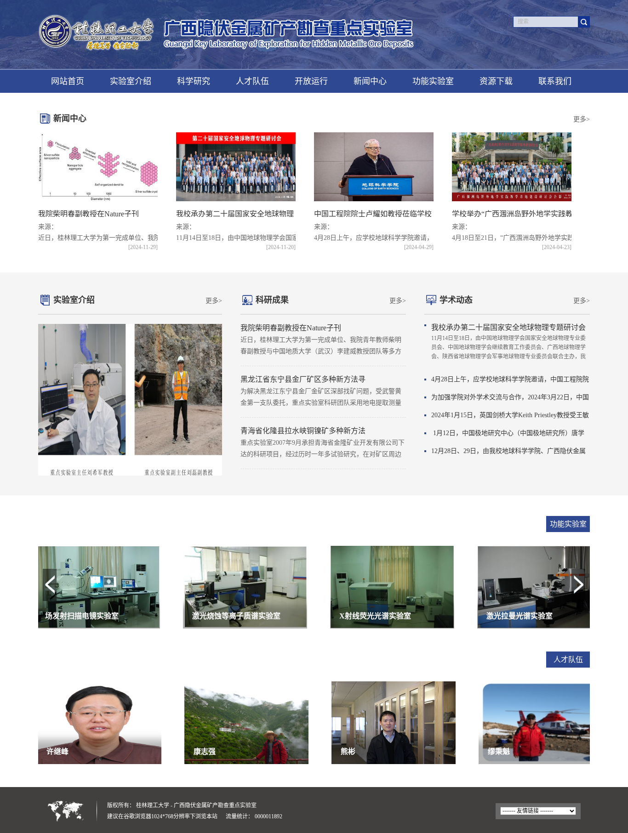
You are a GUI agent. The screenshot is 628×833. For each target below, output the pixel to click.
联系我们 (554, 81)
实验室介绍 (130, 81)
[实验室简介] (130, 400)
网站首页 (67, 81)
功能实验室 (433, 81)
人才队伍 (252, 81)
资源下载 (496, 81)
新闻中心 (370, 81)
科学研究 (193, 81)
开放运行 (311, 81)
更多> (581, 119)
